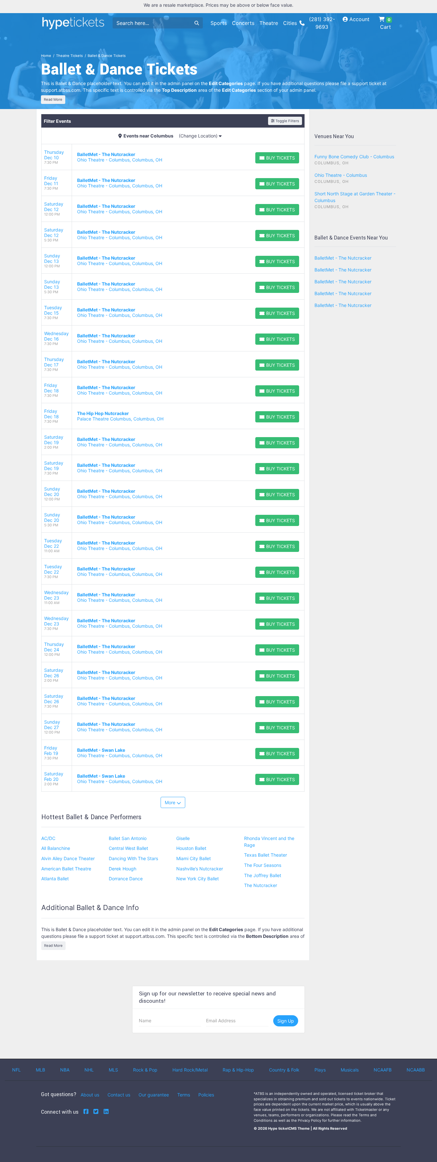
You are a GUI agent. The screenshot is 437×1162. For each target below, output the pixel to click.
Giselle (183, 838)
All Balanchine (55, 848)
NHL (89, 1069)
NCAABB (416, 1069)
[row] (173, 157)
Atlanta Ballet (55, 878)
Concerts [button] (243, 23)
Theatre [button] (268, 23)
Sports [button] (219, 23)
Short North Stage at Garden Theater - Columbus (354, 197)
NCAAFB (383, 1069)
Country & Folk (284, 1069)
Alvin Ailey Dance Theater (68, 858)
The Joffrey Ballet (262, 875)
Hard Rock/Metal (190, 1069)
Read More (53, 99)
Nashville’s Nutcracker (199, 868)
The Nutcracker (260, 885)
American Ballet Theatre (66, 868)
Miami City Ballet (193, 858)
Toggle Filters (286, 121)
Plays (320, 1069)
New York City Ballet (197, 878)
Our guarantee (154, 1094)
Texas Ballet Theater (265, 855)
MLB (40, 1069)
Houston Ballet (191, 848)
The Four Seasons (262, 865)
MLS (113, 1069)
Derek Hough (122, 868)
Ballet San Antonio (128, 838)
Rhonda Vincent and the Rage (269, 842)
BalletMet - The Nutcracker (342, 258)
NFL (16, 1069)
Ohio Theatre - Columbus (340, 175)
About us (90, 1094)
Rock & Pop (145, 1069)
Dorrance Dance (126, 878)
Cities (290, 23)
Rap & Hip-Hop (238, 1069)
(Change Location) (199, 135)
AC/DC (48, 838)
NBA (64, 1069)
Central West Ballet (128, 848)
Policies (206, 1094)
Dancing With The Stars (133, 858)
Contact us (118, 1094)
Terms (183, 1094)
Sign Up (285, 1021)
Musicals (350, 1069)
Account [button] (358, 19)
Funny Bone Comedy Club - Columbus (354, 156)
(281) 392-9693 (322, 23)
